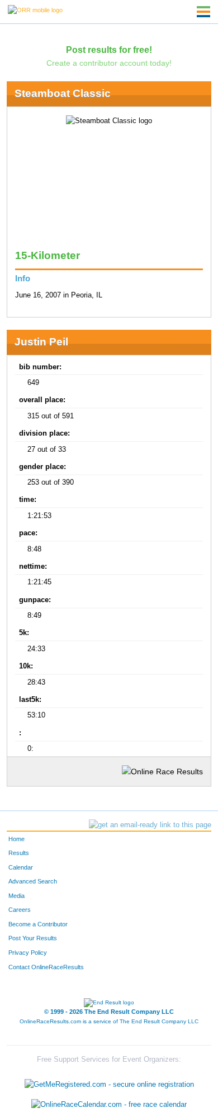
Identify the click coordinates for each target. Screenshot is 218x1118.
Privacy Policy (27, 952)
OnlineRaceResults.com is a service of (109, 1021)
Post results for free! (109, 50)
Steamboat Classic (63, 93)
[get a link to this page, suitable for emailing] (150, 825)
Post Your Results (32, 938)
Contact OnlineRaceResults (46, 967)
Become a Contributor (38, 924)
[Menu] (203, 11)
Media (16, 895)
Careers (19, 909)
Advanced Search (32, 881)
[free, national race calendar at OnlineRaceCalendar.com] (109, 1104)
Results (18, 853)
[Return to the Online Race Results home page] (35, 9)
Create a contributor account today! (109, 62)
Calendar (20, 867)
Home (16, 839)
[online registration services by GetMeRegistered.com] (109, 1082)
